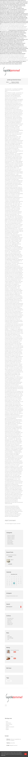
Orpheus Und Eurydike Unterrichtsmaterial (15, 27)
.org (8, 639)
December (14, 574)
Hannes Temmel (9, 724)
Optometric (9, 680)
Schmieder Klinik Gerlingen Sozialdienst (11, 25)
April (9, 620)
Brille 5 (12, 656)
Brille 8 (12, 559)
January (9, 619)
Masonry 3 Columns (11, 536)
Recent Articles (10, 541)
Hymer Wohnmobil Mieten (13, 516)
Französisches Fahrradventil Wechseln (12, 507)
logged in (11, 523)
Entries (9, 636)
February (10, 623)
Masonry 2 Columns (15, 82)
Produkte (7, 725)
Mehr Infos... (3, 755)
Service (7, 728)
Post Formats (9, 540)
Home (7, 82)
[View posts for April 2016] (7, 574)
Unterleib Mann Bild (12, 26)
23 (14, 583)
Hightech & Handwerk (10, 726)
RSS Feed (8, 668)
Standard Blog (10, 542)
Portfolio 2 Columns (10, 537)
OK (25, 754)
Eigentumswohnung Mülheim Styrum (8, 23)
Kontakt (7, 729)
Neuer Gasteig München (20, 29)
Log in (8, 635)
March (9, 622)
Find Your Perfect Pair (15, 650)
